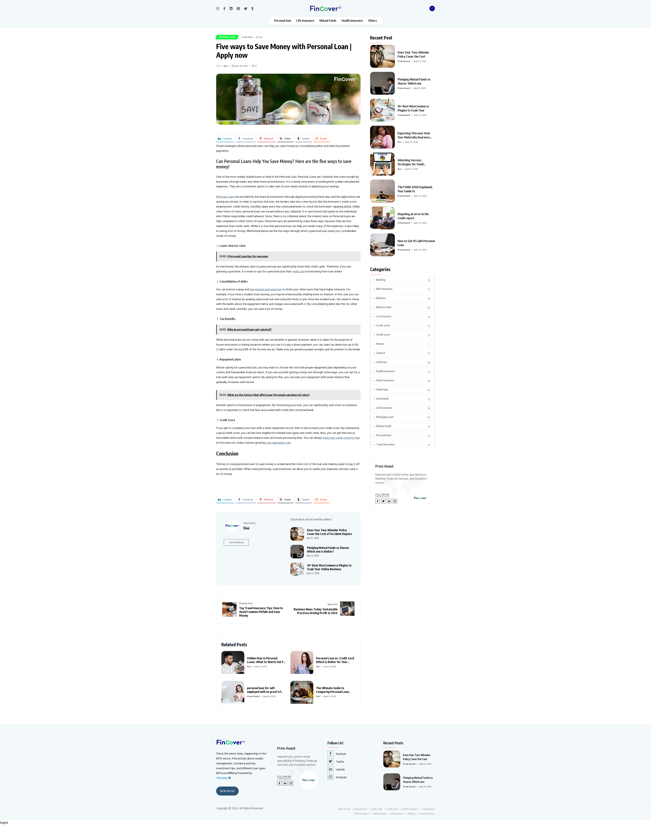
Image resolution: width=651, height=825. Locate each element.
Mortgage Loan (384, 417)
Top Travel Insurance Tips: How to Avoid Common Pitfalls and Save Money (261, 611)
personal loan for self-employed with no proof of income (264, 690)
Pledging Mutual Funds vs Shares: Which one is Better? (328, 549)
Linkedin (340, 769)
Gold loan (381, 362)
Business (381, 298)
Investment (382, 398)
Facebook (341, 754)
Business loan (383, 307)
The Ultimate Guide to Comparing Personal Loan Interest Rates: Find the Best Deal (334, 690)
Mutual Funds (327, 20)
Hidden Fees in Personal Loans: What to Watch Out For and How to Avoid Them (266, 660)
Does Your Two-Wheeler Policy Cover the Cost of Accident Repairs (329, 532)
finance (380, 343)
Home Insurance (385, 380)
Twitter (340, 761)
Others (372, 20)
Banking (380, 279)
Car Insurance (383, 316)
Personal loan (282, 20)
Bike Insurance (384, 289)
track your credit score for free (341, 437)
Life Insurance (305, 20)
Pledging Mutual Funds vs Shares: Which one (414, 81)
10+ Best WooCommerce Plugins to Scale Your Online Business (329, 567)
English (4, 822)
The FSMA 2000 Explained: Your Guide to (415, 189)
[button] (325, 822)
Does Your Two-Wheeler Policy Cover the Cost (413, 54)
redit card (298, 271)
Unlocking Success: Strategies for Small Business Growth (410, 162)
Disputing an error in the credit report (413, 216)
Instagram (341, 777)
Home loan (382, 389)
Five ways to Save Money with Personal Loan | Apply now (283, 50)
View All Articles (236, 542)
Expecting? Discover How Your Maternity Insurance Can (414, 135)
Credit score (383, 334)
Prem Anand (253, 696)
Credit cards (383, 325)
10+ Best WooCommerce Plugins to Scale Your (413, 108)
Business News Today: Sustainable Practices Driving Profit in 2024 (316, 611)
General (380, 353)
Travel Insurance (385, 444)
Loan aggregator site (278, 442)
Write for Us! (227, 791)
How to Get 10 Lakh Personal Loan (416, 243)
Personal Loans (225, 196)
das (225, 66)
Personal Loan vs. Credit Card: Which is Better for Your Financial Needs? (335, 660)
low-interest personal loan (266, 289)
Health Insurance (352, 20)
